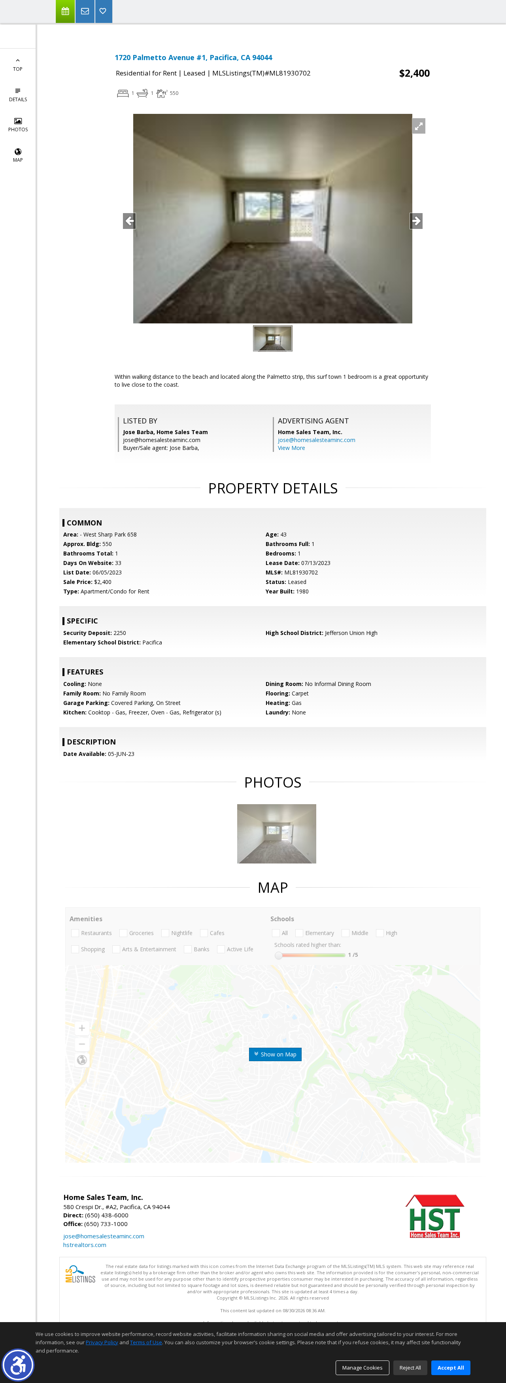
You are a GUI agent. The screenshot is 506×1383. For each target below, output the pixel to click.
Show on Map (277, 1054)
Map (18, 160)
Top (18, 69)
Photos (18, 129)
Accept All (451, 1367)
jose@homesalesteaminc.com (316, 440)
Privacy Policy (102, 1342)
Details (18, 99)
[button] (18, 1365)
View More (291, 448)
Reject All (410, 1367)
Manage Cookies (362, 1367)
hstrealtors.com (84, 1245)
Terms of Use (146, 1342)
